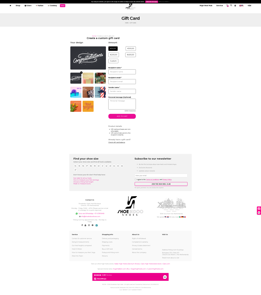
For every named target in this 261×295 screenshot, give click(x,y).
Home (126, 23)
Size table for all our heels (82, 178)
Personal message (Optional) (119, 97)
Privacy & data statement (141, 245)
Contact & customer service (82, 238)
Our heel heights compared (82, 245)
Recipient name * (115, 68)
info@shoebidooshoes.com (90, 216)
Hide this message (151, 1)
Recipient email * (115, 78)
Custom (113, 61)
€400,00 (130, 55)
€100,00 (130, 48)
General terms (137, 249)
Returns (105, 256)
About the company (139, 252)
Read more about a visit (170, 258)
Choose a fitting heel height (83, 182)
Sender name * (114, 87)
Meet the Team (77, 256)
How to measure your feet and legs (86, 180)
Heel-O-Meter (77, 249)
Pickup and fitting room (110, 252)
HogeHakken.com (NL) (121, 269)
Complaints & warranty (140, 242)
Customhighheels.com (155, 269)
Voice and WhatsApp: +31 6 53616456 (91, 213)
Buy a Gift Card (107, 249)
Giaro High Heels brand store (151, 264)
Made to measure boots (82, 184)
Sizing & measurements (80, 242)
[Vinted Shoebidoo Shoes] (96, 225)
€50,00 (113, 48)
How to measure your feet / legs (83, 252)
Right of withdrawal (139, 238)
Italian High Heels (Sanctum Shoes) (127, 264)
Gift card (133, 23)
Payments (105, 245)
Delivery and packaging (110, 238)
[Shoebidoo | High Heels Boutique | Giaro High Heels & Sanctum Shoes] (130, 5)
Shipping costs (107, 242)
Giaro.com (166, 264)
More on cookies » (164, 1)
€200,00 (113, 55)
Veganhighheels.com (138, 269)
